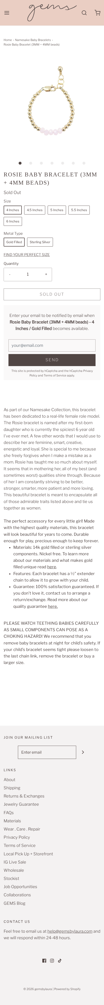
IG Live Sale (15, 862)
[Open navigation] (6, 12)
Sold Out (52, 294)
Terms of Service (55, 375)
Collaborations (17, 894)
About (9, 779)
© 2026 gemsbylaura (37, 989)
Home (8, 40)
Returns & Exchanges (24, 796)
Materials (12, 820)
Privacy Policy (17, 837)
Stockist (11, 878)
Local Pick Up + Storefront (28, 853)
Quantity (11, 263)
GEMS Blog (14, 903)
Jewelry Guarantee (21, 804)
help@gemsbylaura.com (69, 931)
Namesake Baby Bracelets (33, 40)
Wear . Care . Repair (22, 829)
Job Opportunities (20, 886)
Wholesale (14, 870)
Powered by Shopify (67, 989)
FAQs (9, 812)
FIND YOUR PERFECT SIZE (27, 254)
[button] (52, 102)
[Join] (82, 752)
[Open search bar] (84, 12)
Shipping (12, 787)
